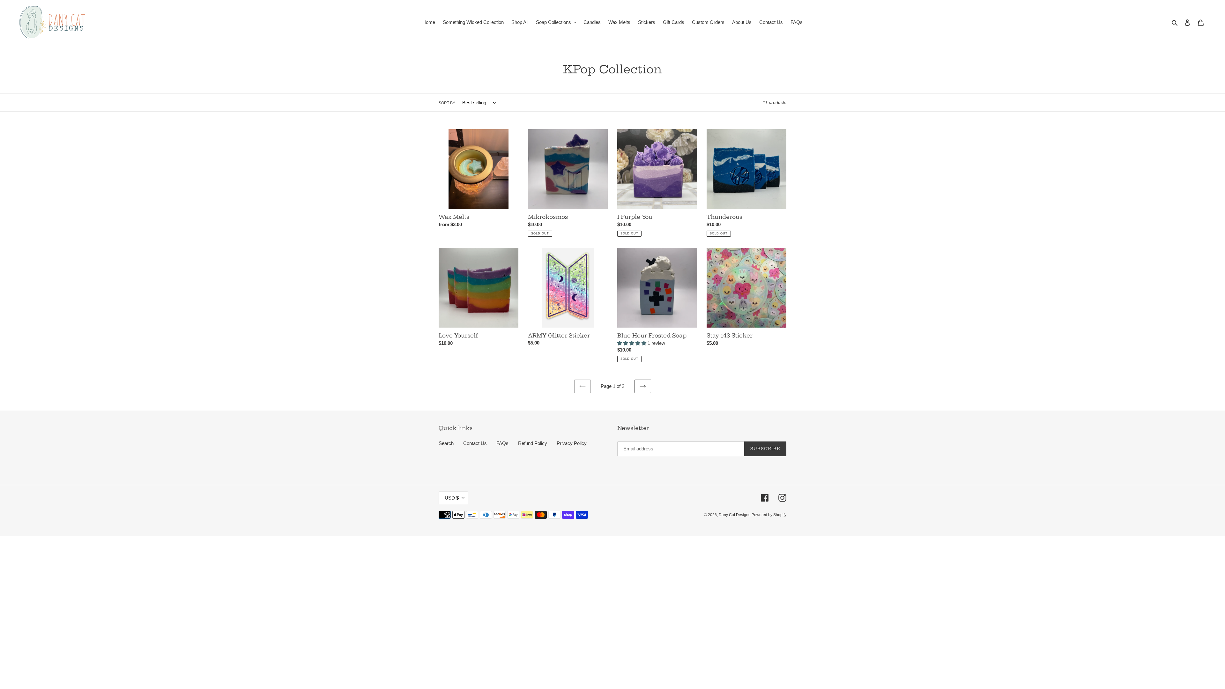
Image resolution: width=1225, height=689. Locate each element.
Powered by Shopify (769, 515)
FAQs (502, 443)
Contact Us (475, 443)
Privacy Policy (572, 443)
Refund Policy (532, 443)
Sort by (447, 103)
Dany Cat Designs (734, 515)
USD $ (452, 497)
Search (446, 443)
